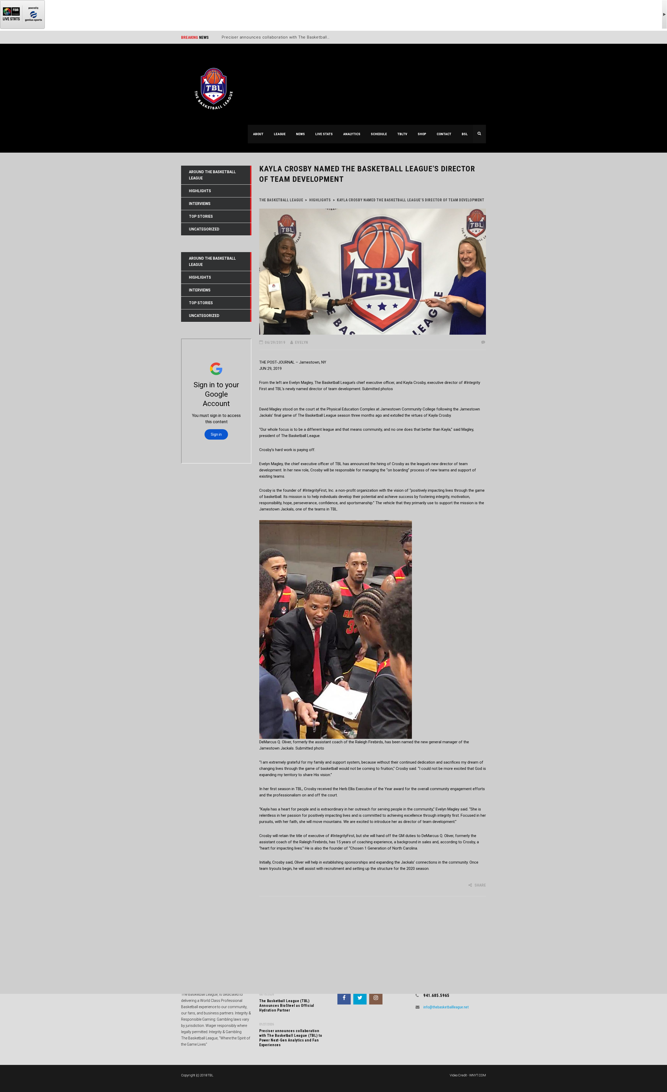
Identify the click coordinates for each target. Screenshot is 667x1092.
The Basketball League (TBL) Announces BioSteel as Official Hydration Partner (286, 1005)
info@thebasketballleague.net (446, 1007)
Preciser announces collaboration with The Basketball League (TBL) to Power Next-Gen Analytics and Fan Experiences (290, 1038)
